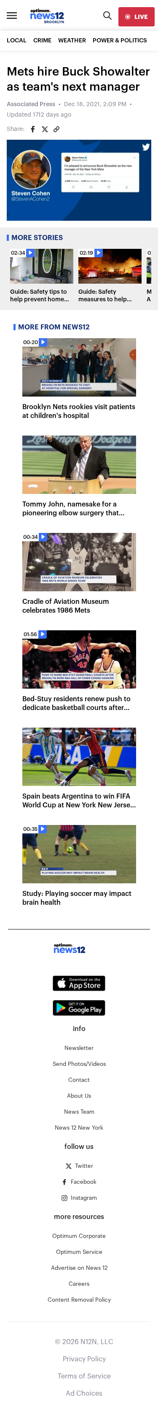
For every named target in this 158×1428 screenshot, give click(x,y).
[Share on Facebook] (32, 129)
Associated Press (31, 104)
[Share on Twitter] (44, 129)
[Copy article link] (56, 129)
